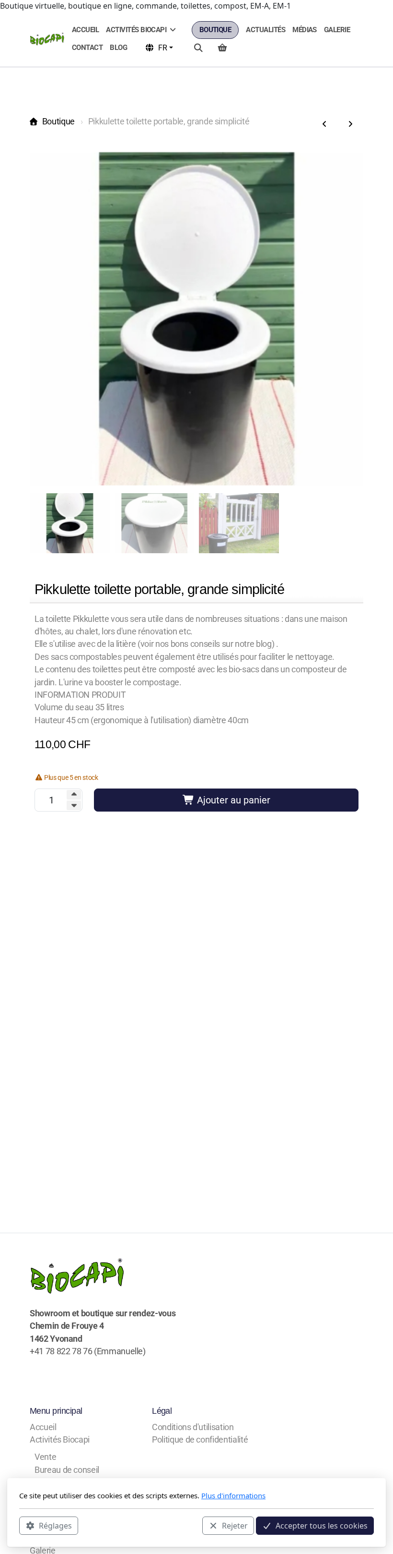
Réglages (55, 1525)
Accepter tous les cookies (322, 1525)
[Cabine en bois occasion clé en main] (350, 124)
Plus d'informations (233, 1495)
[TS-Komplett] (324, 124)
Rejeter (235, 1525)
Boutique (58, 121)
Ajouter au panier (232, 800)
